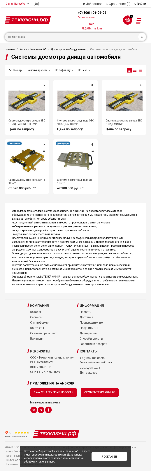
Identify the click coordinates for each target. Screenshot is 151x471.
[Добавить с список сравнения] (44, 85)
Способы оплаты (91, 338)
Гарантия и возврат (93, 344)
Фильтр (17, 70)
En (36, 3)
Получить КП (89, 328)
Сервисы (36, 317)
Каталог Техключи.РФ (33, 49)
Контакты (37, 328)
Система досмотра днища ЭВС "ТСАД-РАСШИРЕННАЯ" (26, 122)
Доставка (86, 317)
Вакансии (36, 338)
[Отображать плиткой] (129, 70)
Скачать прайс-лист (44, 333)
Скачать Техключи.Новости (53, 392)
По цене (82, 70)
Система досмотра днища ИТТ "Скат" (75, 181)
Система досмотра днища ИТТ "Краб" (26, 181)
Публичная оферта (16, 459)
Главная (10, 49)
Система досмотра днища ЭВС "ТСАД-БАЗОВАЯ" (75, 122)
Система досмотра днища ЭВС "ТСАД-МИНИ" (124, 122)
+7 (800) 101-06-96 (92, 15)
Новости (85, 312)
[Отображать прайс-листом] (140, 70)
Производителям (91, 322)
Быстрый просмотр (27, 100)
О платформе (39, 322)
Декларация (14, 143)
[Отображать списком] (135, 70)
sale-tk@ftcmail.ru (92, 26)
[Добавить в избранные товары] (44, 92)
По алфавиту (63, 70)
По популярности (37, 70)
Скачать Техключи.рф (99, 392)
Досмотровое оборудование (68, 49)
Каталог (35, 312)
